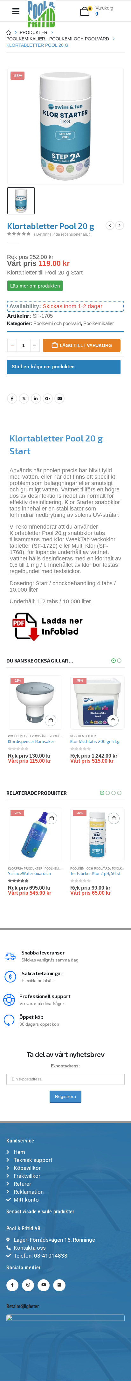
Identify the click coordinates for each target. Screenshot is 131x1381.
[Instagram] (28, 1285)
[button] (113, 660)
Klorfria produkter (25, 868)
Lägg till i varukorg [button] (50, 720)
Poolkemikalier (98, 323)
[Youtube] (44, 1285)
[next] (119, 225)
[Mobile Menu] (15, 11)
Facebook (12, 398)
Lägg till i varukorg (86, 345)
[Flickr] (59, 1285)
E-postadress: (65, 1065)
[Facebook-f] (12, 1285)
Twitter (24, 398)
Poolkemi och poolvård (57, 323)
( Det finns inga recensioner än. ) (62, 234)
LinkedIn (36, 398)
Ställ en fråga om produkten (43, 367)
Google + (48, 398)
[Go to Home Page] (8, 32)
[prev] (110, 225)
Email (59, 398)
